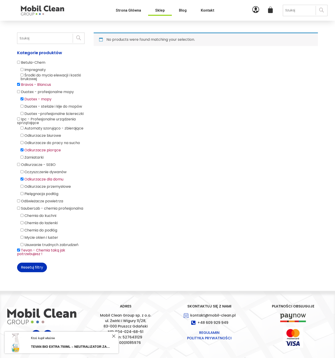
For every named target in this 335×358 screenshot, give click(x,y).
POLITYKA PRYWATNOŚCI (209, 338)
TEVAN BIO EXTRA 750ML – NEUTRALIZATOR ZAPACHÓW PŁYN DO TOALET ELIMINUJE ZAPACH (71, 346)
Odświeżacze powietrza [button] (42, 201)
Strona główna (128, 10)
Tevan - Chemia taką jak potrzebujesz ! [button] (41, 252)
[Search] (321, 10)
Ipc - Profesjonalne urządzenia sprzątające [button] (46, 121)
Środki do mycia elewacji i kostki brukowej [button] (51, 77)
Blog (183, 10)
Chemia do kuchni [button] (40, 215)
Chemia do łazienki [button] (41, 223)
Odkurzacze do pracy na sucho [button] (52, 142)
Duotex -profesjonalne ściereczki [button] (54, 113)
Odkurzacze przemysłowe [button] (47, 186)
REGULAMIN (209, 332)
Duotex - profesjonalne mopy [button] (47, 91)
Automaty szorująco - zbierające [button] (53, 128)
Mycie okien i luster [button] (41, 237)
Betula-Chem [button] (33, 62)
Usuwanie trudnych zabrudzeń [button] (51, 244)
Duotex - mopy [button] (38, 99)
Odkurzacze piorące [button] (42, 150)
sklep (160, 10)
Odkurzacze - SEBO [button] (38, 164)
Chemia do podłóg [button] (40, 230)
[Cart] (270, 10)
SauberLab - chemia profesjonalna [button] (52, 208)
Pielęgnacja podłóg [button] (41, 193)
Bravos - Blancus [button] (36, 84)
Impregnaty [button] (35, 69)
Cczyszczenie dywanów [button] (45, 172)
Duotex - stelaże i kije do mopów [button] (53, 106)
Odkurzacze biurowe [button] (42, 135)
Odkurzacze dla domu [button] (43, 179)
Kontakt (207, 10)
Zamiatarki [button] (34, 157)
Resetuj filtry (32, 267)
